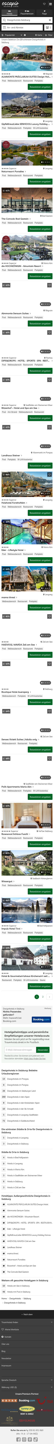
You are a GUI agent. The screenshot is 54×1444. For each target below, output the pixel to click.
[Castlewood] (10, 1420)
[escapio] (11, 4)
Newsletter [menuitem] (6, 1358)
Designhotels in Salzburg (15, 1302)
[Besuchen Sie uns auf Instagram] (24, 1439)
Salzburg (27, 1298)
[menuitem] (27, 1329)
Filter (50, 35)
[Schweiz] (44, 1410)
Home (4, 1298)
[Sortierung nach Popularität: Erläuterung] (25, 35)
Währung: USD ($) (9, 1387)
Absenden (43, 1049)
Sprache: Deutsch (9, 1380)
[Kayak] (10, 1400)
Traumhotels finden (10, 1322)
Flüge (44, 13)
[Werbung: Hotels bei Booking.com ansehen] (41, 1020)
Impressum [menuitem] (6, 1365)
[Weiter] (49, 997)
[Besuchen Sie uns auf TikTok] (35, 1439)
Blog (3, 1351)
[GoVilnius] (27, 1420)
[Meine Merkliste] (44, 4)
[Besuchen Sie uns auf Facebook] (18, 1439)
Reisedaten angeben (40, 86)
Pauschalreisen (27, 13)
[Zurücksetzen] (49, 20)
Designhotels (15, 1298)
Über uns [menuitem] (5, 1344)
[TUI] (44, 1400)
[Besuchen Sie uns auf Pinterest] (30, 1439)
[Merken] (49, 48)
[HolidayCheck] (10, 1410)
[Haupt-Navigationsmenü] (50, 4)
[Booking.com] (27, 1400)
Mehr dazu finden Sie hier (35, 1058)
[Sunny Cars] (27, 1410)
